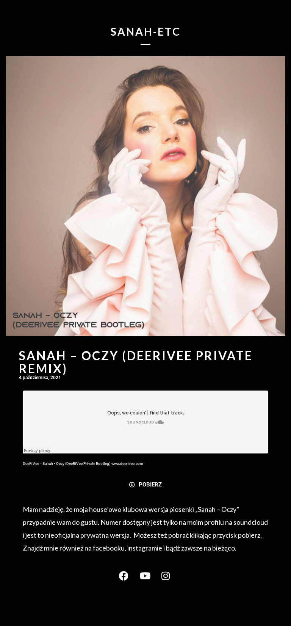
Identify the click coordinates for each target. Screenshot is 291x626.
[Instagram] (166, 575)
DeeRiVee (31, 463)
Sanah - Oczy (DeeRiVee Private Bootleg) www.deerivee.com (92, 463)
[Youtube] (145, 575)
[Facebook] (124, 575)
